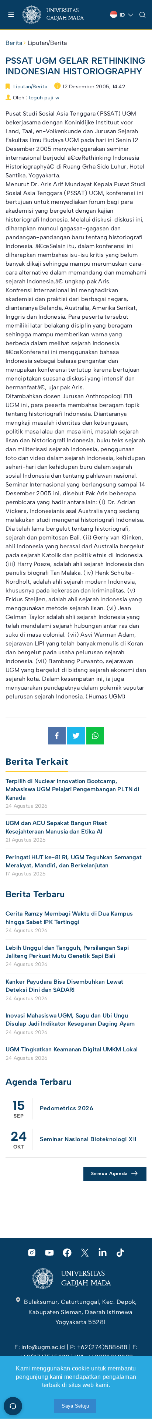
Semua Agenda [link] (109, 1173)
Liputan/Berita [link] (47, 42)
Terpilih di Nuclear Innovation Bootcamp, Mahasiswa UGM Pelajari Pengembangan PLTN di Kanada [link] (72, 789)
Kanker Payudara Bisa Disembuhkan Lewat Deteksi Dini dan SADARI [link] (64, 985)
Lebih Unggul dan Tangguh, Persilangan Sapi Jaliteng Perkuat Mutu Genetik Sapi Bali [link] (67, 951)
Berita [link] (14, 42)
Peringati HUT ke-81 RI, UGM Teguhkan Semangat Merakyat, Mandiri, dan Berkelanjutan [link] (74, 861)
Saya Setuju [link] (75, 1406)
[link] (59, 15)
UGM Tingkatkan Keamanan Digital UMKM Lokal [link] (72, 1049)
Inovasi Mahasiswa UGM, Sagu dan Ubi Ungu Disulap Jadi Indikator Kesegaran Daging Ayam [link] (70, 1019)
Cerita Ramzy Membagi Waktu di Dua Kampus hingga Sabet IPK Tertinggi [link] (69, 917)
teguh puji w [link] (44, 98)
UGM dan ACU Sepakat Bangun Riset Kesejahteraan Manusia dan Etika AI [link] (56, 827)
